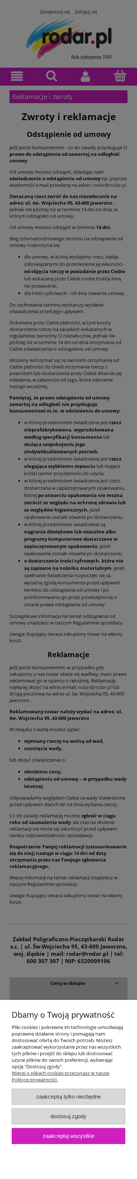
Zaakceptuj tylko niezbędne (68, 1096)
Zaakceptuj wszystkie (68, 1136)
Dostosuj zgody (68, 1116)
